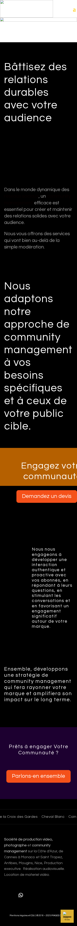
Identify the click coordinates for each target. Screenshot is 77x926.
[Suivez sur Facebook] (33, 895)
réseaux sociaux (21, 196)
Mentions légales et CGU (22, 915)
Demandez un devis (46, 496)
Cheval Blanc (50, 817)
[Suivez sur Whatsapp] (21, 895)
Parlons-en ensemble (38, 776)
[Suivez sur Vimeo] (56, 895)
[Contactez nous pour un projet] (67, 916)
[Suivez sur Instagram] (44, 895)
